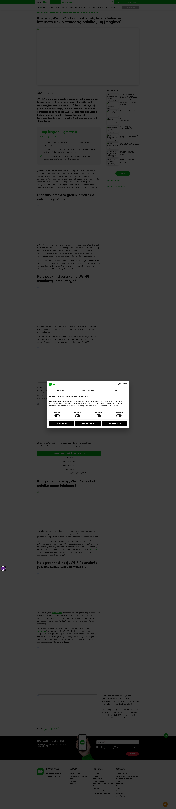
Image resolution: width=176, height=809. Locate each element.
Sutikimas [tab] (60, 390)
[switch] (77, 415)
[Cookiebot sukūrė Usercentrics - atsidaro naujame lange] (119, 384)
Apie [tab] (115, 390)
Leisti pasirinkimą (88, 423)
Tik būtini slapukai (61, 423)
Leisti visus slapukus (114, 423)
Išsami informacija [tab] (88, 390)
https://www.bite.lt (55, 401)
